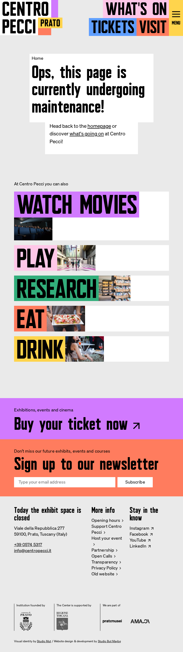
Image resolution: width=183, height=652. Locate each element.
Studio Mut (44, 641)
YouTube (138, 540)
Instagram (139, 528)
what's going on (87, 133)
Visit (153, 24)
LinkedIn (138, 546)
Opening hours (106, 520)
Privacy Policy (105, 568)
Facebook (139, 534)
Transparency (105, 562)
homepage (99, 126)
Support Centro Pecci (107, 529)
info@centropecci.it (32, 550)
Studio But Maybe (109, 641)
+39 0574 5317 (28, 544)
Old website (103, 574)
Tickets (112, 24)
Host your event (107, 538)
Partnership (103, 550)
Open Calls (102, 556)
